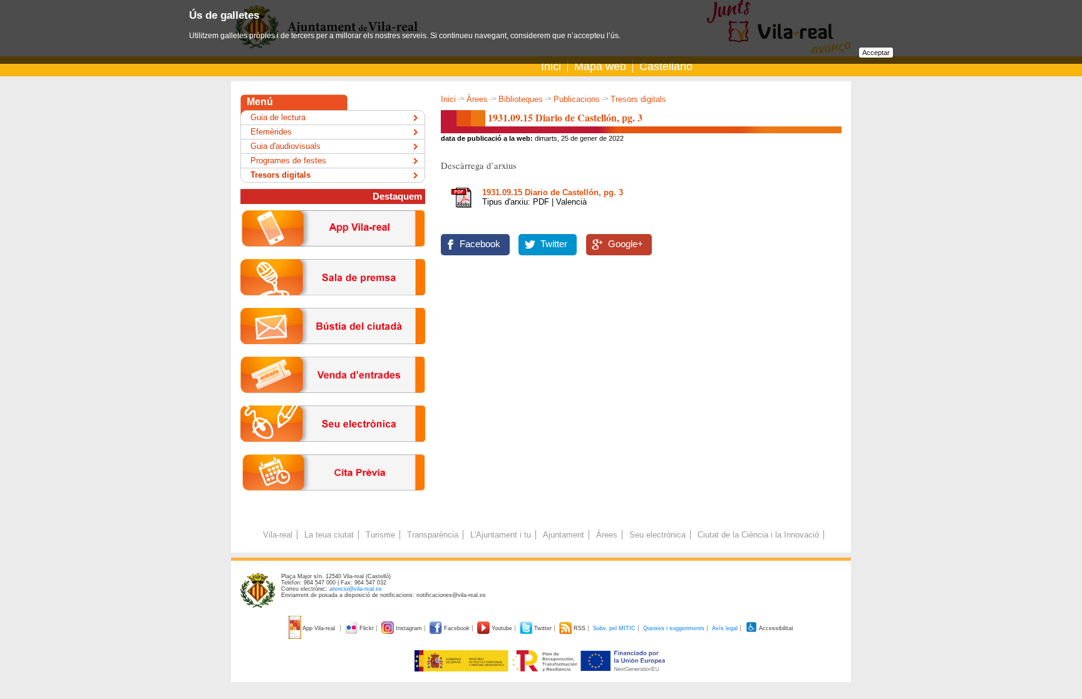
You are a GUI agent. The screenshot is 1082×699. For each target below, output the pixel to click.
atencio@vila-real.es (355, 589)
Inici (551, 66)
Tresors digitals (638, 99)
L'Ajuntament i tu (500, 534)
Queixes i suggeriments (673, 628)
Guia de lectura (278, 117)
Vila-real (277, 534)
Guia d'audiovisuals (285, 146)
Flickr (367, 628)
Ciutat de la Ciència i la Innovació (758, 534)
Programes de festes (288, 160)
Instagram (409, 628)
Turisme (380, 534)
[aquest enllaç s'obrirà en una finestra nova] (332, 451)
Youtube (502, 628)
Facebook (480, 244)
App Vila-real (319, 628)
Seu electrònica (657, 534)
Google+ (625, 244)
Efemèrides (271, 131)
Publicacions (577, 99)
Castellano (666, 66)
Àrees (477, 99)
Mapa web (600, 66)
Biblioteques (520, 99)
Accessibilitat (775, 628)
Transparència (432, 534)
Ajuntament (563, 534)
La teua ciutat (329, 534)
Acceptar (876, 52)
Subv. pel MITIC (614, 628)
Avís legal (725, 628)
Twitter (553, 244)
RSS (579, 628)
